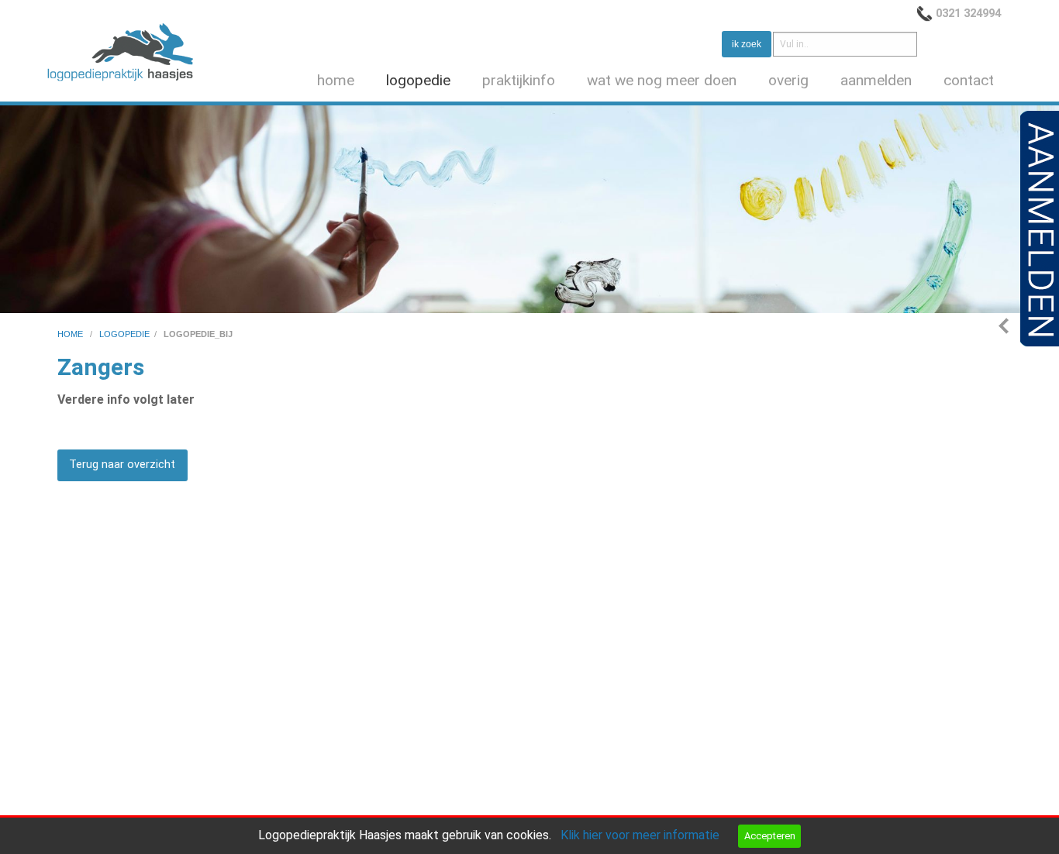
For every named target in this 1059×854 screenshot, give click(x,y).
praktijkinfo (518, 80)
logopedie (418, 80)
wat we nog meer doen (661, 80)
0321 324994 (968, 13)
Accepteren (769, 836)
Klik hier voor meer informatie (640, 835)
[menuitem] (339, 81)
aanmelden (876, 80)
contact (968, 80)
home (335, 80)
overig (788, 80)
